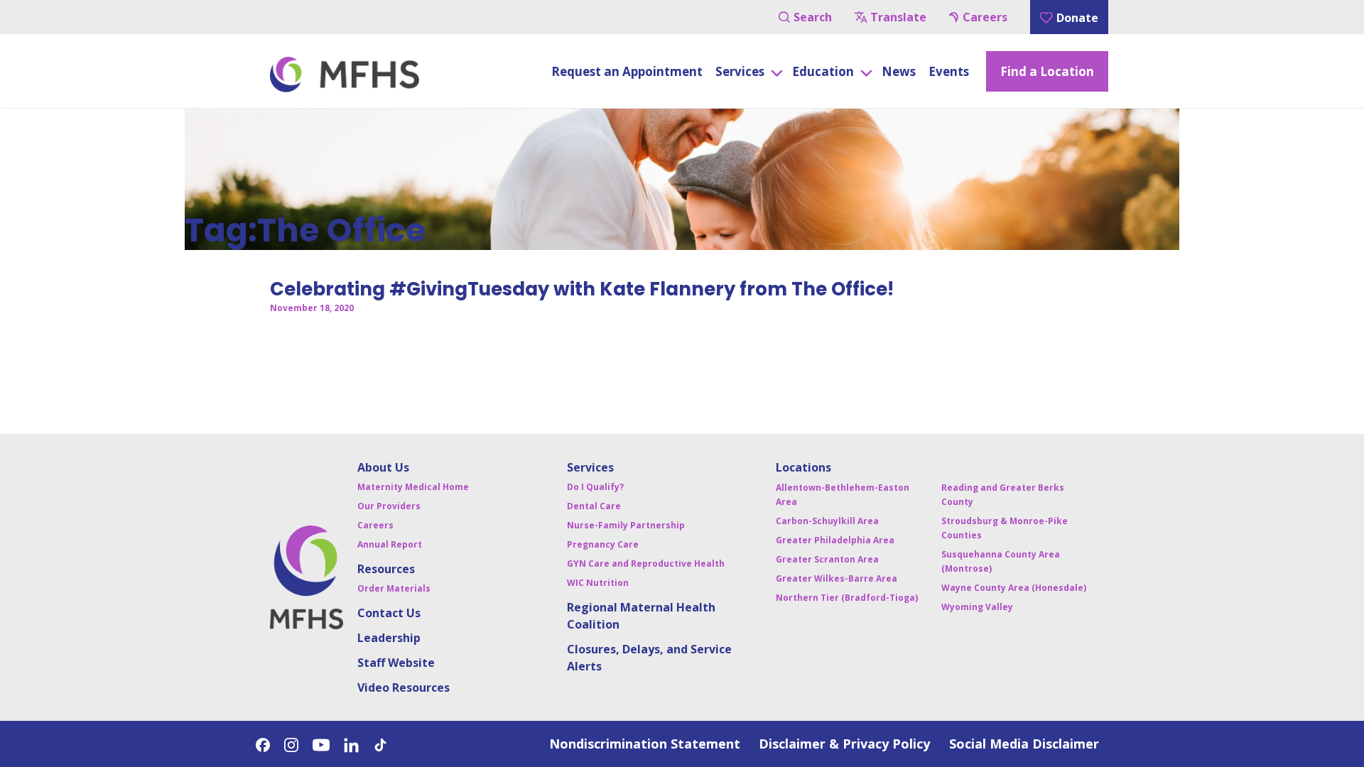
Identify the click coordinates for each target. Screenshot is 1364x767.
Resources (386, 569)
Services (590, 467)
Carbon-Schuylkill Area (827, 521)
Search (813, 17)
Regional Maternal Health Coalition (641, 615)
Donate (1077, 18)
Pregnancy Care (603, 544)
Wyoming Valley (977, 607)
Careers (985, 17)
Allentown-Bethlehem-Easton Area (842, 495)
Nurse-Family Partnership (626, 525)
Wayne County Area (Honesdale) (1013, 588)
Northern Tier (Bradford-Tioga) (847, 598)
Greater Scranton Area (827, 559)
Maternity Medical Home (413, 487)
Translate (898, 17)
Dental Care (594, 506)
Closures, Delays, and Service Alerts (649, 657)
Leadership (389, 638)
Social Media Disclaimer (1024, 743)
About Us (383, 467)
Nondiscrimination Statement (644, 743)
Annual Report (389, 544)
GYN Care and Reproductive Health (646, 563)
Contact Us (389, 613)
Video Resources (403, 687)
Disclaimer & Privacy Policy (844, 743)
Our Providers (389, 506)
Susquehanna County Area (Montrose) (1000, 561)
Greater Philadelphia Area (835, 540)
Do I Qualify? (595, 487)
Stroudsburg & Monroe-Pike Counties (1004, 528)
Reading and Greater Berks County (1002, 495)
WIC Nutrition (598, 583)
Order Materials (394, 588)
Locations (803, 467)
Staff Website (396, 662)
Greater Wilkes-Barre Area (836, 578)
